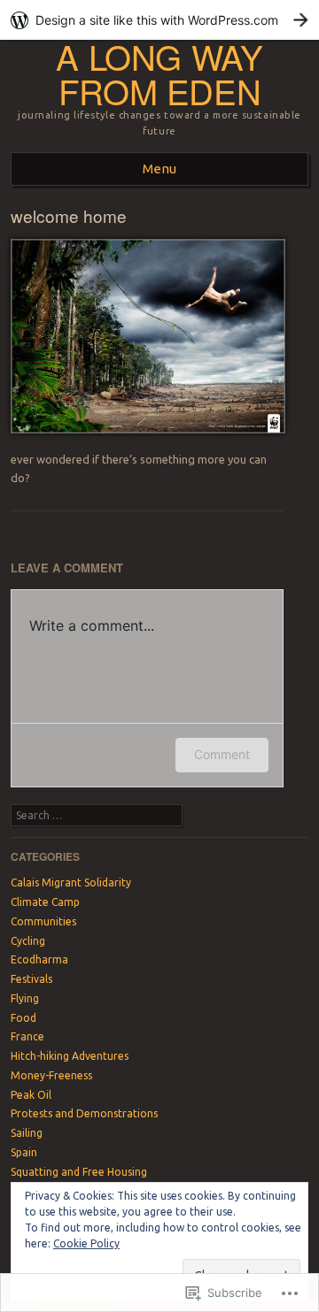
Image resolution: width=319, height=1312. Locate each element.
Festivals (31, 979)
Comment (222, 754)
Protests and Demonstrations (84, 1113)
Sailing (27, 1133)
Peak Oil (31, 1095)
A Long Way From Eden (159, 73)
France (27, 1036)
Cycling (28, 941)
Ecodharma (39, 959)
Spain (24, 1152)
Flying (25, 998)
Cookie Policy (86, 1243)
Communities (43, 921)
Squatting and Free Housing (79, 1172)
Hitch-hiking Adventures (69, 1056)
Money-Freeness (51, 1075)
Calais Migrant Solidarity (71, 882)
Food (23, 1018)
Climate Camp (45, 902)
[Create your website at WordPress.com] (159, 20)
